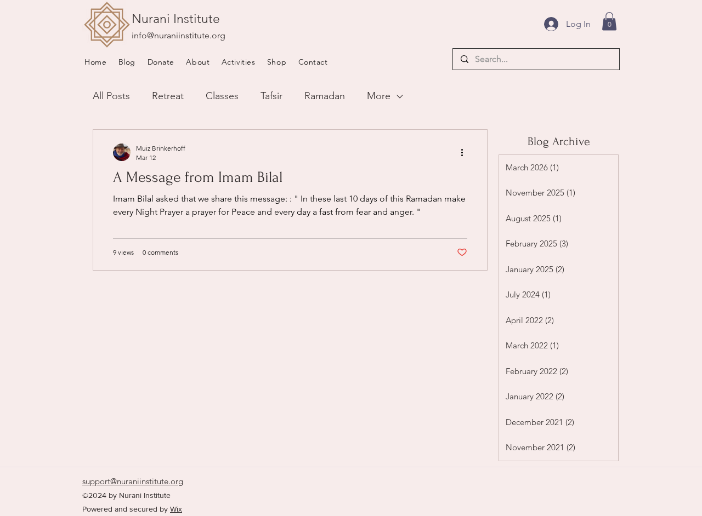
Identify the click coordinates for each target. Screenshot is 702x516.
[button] (201, 62)
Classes (222, 96)
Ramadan (324, 96)
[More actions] (465, 152)
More (378, 96)
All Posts (111, 96)
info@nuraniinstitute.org (178, 35)
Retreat (168, 96)
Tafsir (271, 96)
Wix (176, 508)
